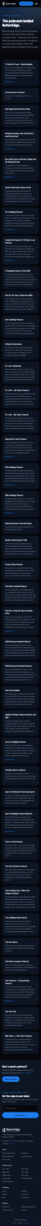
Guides (4, 1194)
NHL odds (24, 1172)
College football (26, 1178)
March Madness (7, 1181)
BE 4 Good (25, 1194)
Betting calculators (9, 1153)
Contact (24, 1210)
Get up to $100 (26, 4)
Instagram (5, 1141)
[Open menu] (36, 3)
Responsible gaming (28, 1207)
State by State (7, 1210)
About (4, 1191)
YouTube (22, 1141)
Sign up (26, 1223)
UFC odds (24, 1175)
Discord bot (6, 1159)
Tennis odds (6, 1178)
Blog (3, 1197)
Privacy (20, 1223)
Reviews (24, 1191)
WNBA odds (6, 1175)
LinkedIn (5, 1144)
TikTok (15, 1141)
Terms (14, 1223)
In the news (25, 1197)
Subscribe (20, 1115)
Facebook (29, 1141)
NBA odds (5, 1172)
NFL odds (5, 1169)
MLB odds (24, 1169)
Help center (6, 1207)
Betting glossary (8, 1156)
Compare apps (26, 1156)
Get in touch (25, 1073)
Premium (24, 1153)
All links (11, 1144)
